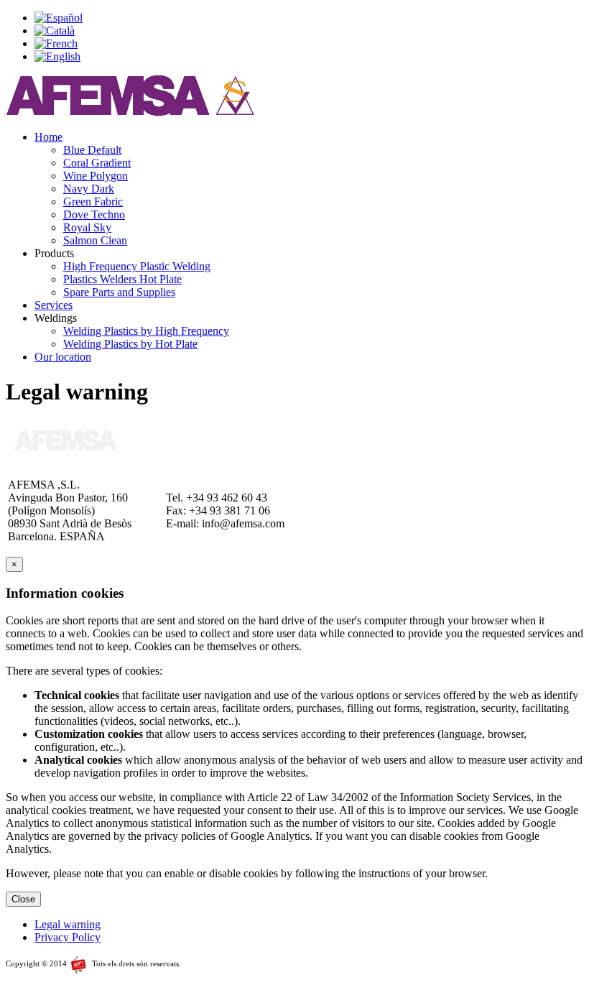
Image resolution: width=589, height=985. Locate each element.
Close (23, 899)
